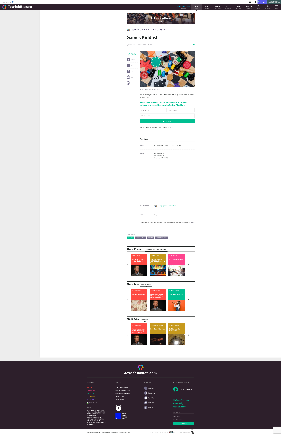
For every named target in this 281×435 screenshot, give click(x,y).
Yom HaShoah (91, 415)
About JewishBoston (121, 387)
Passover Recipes (98, 410)
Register (189, 389)
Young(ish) (91, 390)
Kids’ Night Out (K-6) (176, 294)
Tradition (91, 396)
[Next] (188, 265)
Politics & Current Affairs (95, 419)
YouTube (151, 398)
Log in (182, 389)
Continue (183, 423)
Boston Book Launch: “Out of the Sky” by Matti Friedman (138, 261)
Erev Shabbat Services (157, 329)
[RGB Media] (172, 432)
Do (238, 7)
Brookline (144, 319)
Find (207, 7)
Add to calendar (133, 54)
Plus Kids (130, 237)
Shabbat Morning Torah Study (174, 330)
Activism (90, 399)
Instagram (151, 393)
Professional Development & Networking (96, 423)
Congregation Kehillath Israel (168, 206)
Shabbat (150, 237)
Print (133, 83)
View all (160, 21)
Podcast (150, 407)
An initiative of (6, 2)
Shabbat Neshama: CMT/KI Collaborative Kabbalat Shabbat (157, 261)
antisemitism (183, 7)
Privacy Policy (119, 396)
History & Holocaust (94, 417)
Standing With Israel (94, 420)
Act (228, 7)
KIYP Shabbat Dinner (176, 259)
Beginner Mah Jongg (138, 294)
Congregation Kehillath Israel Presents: (150, 30)
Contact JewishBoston (122, 390)
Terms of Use (119, 399)
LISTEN (249, 7)
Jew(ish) (90, 387)
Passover (90, 410)
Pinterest (151, 403)
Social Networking (162, 237)
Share (133, 59)
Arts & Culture (160, 18)
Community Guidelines (122, 393)
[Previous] (128, 265)
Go (196, 7)
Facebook (151, 388)
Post (133, 65)
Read (217, 7)
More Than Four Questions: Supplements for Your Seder (96, 412)
